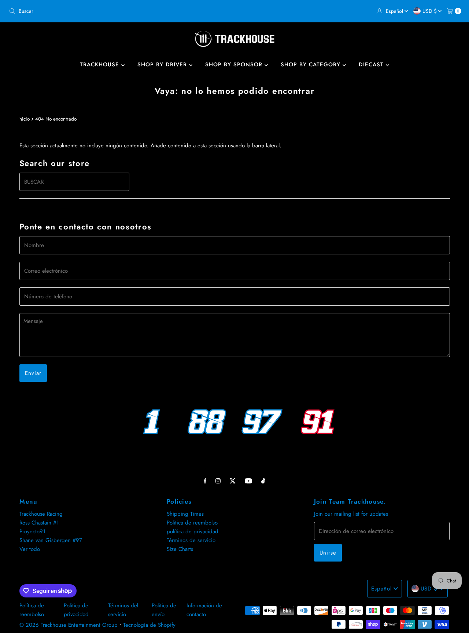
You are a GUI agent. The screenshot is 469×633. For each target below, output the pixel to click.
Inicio (24, 118)
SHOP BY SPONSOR (235, 64)
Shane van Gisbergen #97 (50, 540)
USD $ (430, 11)
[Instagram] (218, 480)
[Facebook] (205, 480)
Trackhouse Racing (41, 514)
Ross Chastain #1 (39, 523)
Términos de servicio (191, 540)
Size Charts (180, 549)
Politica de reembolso (192, 523)
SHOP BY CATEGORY (312, 64)
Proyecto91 (32, 531)
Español (395, 11)
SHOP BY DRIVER (163, 64)
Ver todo (29, 549)
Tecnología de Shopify (149, 625)
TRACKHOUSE (100, 64)
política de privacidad (192, 531)
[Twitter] (233, 480)
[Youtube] (248, 480)
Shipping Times (185, 514)
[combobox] (119, 11)
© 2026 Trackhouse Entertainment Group (68, 625)
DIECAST (372, 64)
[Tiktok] (263, 480)
